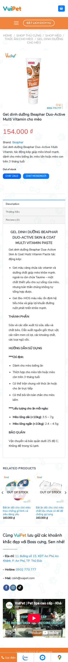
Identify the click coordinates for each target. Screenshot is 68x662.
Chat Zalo (11, 176)
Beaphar (17, 142)
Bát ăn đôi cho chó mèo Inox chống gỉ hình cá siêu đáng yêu (17, 511)
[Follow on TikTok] (20, 588)
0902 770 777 (26, 570)
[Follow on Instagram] (13, 588)
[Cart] (61, 8)
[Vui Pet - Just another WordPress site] (12, 8)
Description (12, 204)
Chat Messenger (36, 176)
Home (7, 35)
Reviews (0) (13, 220)
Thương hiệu (13, 211)
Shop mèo (53, 35)
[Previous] (3, 500)
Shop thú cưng (28, 35)
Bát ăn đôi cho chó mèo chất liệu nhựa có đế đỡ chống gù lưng (50, 511)
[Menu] (16, 23)
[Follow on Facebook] (6, 588)
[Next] (65, 500)
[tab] (34, 204)
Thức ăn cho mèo (19, 39)
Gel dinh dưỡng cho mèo (45, 41)
